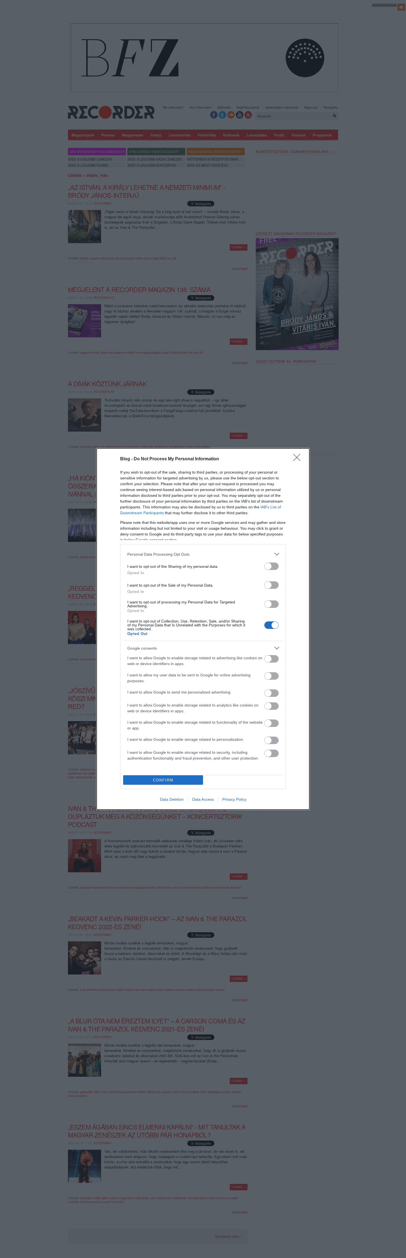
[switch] (271, 566)
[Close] (298, 459)
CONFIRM (163, 780)
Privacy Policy (234, 799)
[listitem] (203, 554)
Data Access (203, 799)
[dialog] (203, 629)
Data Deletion (172, 799)
